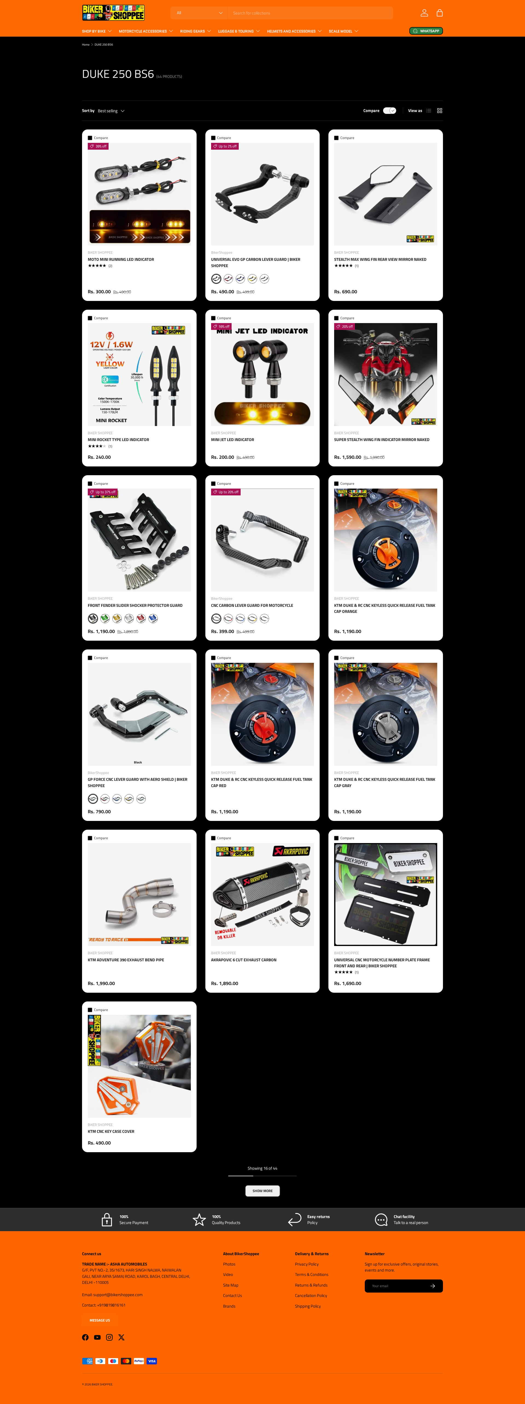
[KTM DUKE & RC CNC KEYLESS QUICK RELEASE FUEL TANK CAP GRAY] (385, 714)
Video (228, 1274)
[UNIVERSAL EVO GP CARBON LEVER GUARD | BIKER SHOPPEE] (262, 194)
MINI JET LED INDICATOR (232, 439)
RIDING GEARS (192, 31)
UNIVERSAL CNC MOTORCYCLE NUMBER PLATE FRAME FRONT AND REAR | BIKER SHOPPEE (382, 963)
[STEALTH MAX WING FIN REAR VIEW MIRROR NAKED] (385, 194)
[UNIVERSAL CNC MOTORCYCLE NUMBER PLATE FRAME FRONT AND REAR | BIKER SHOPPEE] (385, 894)
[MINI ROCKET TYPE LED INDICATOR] (139, 374)
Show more (263, 1190)
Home (86, 44)
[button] (440, 13)
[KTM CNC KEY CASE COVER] (139, 1066)
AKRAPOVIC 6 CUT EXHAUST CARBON (243, 960)
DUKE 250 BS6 (104, 44)
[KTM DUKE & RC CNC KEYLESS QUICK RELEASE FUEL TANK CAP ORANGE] (385, 540)
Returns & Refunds (311, 1285)
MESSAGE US (100, 1320)
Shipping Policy (308, 1306)
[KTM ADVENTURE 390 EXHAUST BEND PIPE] (139, 894)
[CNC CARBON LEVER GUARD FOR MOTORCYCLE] (262, 540)
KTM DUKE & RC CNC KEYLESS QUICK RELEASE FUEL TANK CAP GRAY (384, 782)
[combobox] (281, 13)
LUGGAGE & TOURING (236, 31)
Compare (371, 110)
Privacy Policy (307, 1264)
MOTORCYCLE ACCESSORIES (143, 31)
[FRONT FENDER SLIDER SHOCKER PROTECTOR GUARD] (139, 540)
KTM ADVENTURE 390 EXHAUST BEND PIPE (126, 960)
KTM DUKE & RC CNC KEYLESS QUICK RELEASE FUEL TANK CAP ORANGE (384, 608)
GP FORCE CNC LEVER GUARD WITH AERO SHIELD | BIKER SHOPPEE (137, 782)
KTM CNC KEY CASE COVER (111, 1131)
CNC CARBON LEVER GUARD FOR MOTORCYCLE (252, 605)
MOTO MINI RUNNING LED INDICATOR (121, 259)
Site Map (230, 1285)
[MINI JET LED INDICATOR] (262, 374)
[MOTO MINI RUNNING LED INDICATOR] (139, 194)
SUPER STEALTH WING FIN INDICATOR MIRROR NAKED (382, 439)
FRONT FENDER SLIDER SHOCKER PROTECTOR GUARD (135, 605)
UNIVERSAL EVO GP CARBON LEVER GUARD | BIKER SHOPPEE (255, 262)
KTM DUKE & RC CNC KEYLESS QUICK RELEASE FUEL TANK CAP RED (261, 782)
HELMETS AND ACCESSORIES (291, 31)
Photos (229, 1264)
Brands (229, 1306)
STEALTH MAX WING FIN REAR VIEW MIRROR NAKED (380, 259)
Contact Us (232, 1295)
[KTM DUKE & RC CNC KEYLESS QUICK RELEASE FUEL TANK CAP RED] (262, 714)
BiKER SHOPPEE (102, 1384)
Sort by (88, 111)
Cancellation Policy (311, 1295)
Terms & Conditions (311, 1274)
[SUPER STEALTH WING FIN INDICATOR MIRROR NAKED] (385, 374)
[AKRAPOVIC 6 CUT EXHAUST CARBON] (262, 894)
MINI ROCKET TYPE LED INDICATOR (118, 439)
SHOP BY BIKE (94, 31)
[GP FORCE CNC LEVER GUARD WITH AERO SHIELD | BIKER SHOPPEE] (139, 714)
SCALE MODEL (340, 31)
